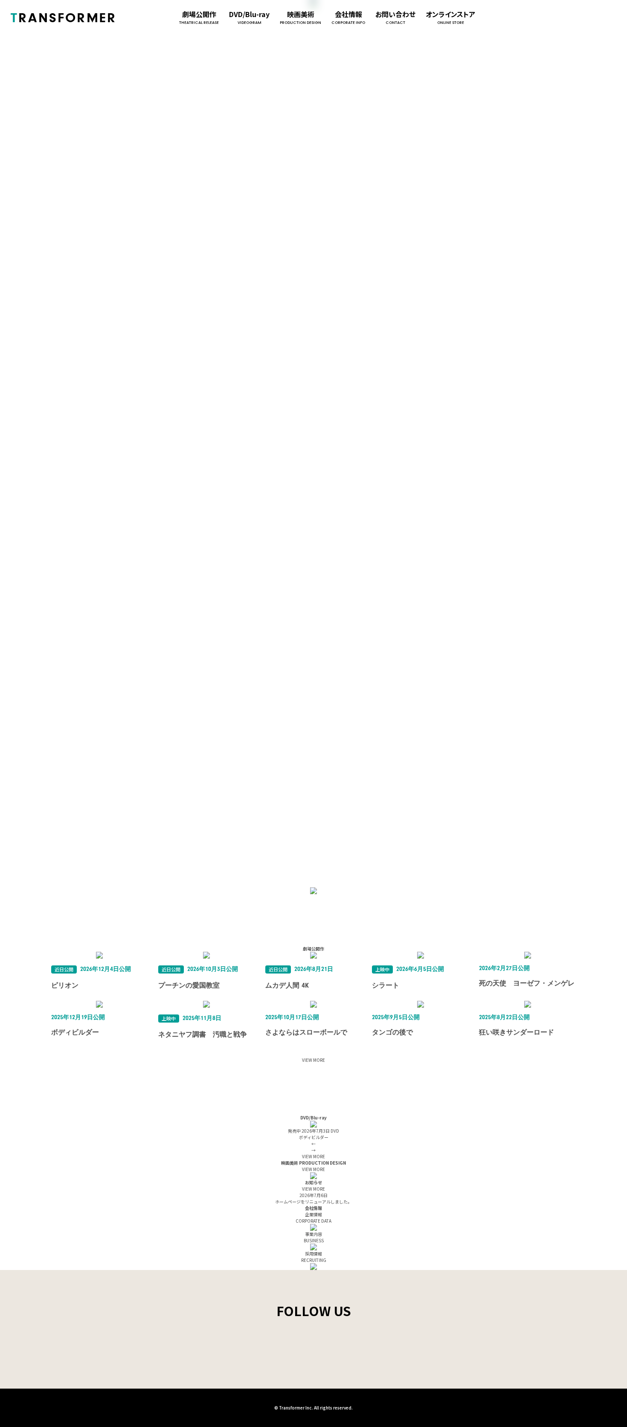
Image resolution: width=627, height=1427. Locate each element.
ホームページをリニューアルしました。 (313, 1201)
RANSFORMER (63, 18)
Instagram (560, 18)
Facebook (577, 18)
